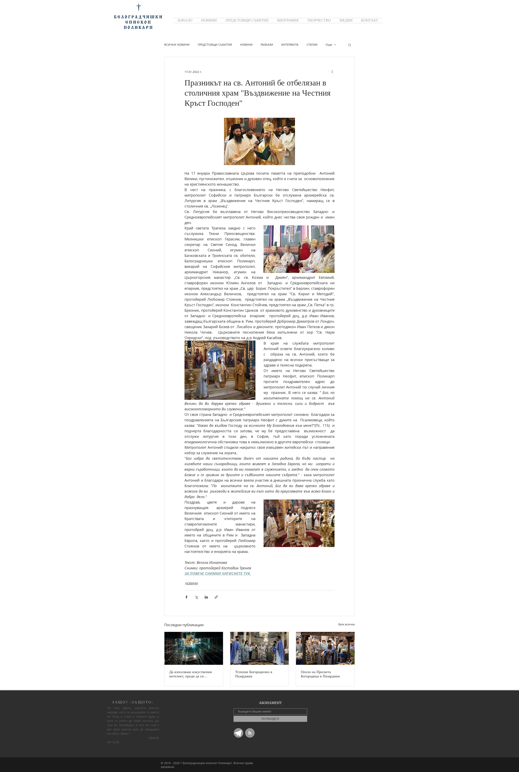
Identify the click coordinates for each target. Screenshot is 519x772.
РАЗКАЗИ (267, 44)
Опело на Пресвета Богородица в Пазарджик (320, 674)
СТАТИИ (312, 44)
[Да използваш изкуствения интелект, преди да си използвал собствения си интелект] (193, 648)
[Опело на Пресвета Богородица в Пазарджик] (325, 648)
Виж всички (346, 624)
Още (329, 44)
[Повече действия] (332, 71)
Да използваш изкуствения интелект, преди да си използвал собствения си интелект (190, 674)
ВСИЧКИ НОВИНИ (177, 44)
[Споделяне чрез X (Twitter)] (196, 597)
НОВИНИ (246, 44)
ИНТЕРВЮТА (289, 44)
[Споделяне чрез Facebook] (186, 597)
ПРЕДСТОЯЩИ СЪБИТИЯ (215, 44)
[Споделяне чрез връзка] (216, 597)
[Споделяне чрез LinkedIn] (206, 597)
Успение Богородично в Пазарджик (253, 674)
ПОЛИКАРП (138, 28)
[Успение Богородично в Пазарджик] (259, 648)
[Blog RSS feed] (250, 733)
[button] (350, 44)
